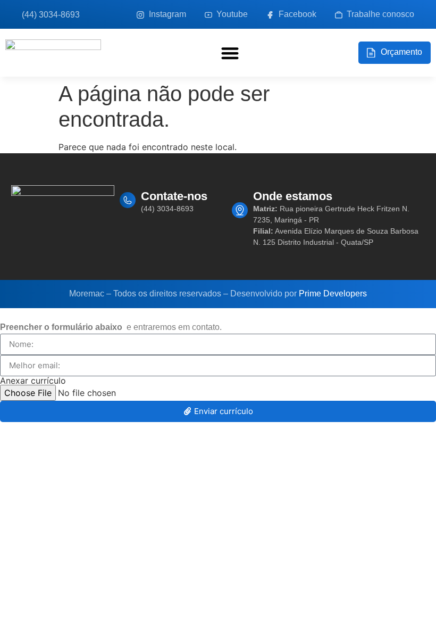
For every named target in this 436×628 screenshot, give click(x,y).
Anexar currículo (33, 380)
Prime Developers (333, 293)
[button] (230, 53)
